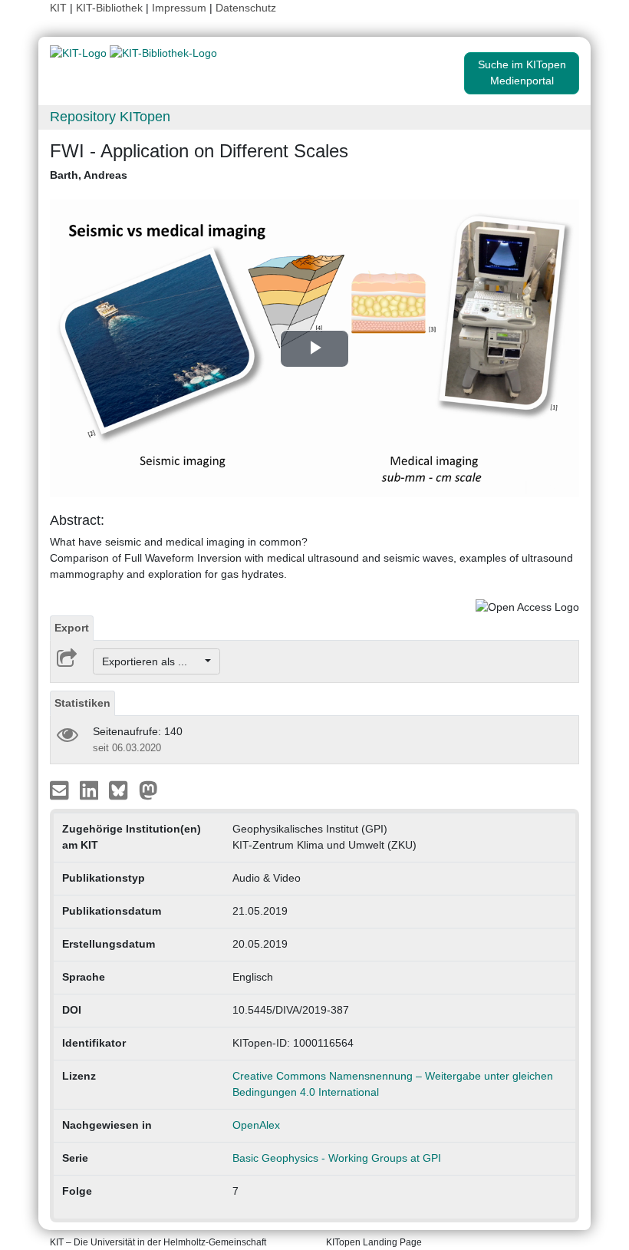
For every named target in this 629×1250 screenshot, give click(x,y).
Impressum (179, 8)
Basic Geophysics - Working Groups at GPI (336, 1158)
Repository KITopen (110, 116)
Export (71, 628)
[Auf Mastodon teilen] (148, 789)
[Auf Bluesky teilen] (122, 789)
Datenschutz (246, 8)
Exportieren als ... (152, 661)
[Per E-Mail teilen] (61, 789)
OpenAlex (256, 1125)
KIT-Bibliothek (111, 8)
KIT (58, 8)
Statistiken (82, 703)
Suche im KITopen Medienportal (522, 72)
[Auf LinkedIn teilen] (91, 789)
